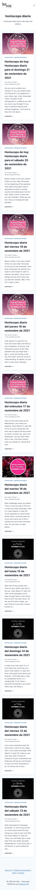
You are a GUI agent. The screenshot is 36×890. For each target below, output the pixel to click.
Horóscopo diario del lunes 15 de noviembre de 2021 (17, 571)
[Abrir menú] (34, 5)
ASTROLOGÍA (9, 57)
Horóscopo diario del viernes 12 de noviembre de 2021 (17, 731)
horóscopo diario (20, 57)
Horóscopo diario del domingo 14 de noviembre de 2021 (17, 651)
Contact (21, 873)
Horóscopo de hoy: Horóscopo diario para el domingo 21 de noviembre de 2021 (17, 69)
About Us (8, 870)
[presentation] (18, 43)
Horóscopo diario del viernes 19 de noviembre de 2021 (17, 246)
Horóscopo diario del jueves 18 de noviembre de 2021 (17, 326)
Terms (14, 873)
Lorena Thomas (12, 82)
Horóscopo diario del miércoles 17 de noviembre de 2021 (17, 406)
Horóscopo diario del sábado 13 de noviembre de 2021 (17, 810)
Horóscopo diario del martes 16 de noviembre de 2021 (17, 488)
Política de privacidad (22, 870)
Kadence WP (24, 884)
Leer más (9, 116)
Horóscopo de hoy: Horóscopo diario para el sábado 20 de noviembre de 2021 (17, 160)
